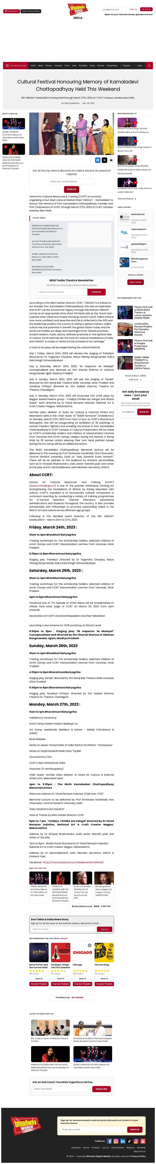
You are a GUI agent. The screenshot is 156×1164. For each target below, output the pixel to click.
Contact (95, 1147)
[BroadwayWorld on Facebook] (109, 1141)
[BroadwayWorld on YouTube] (143, 1141)
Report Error (140, 1151)
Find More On (69, 997)
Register (126, 65)
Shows (49, 65)
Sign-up (133, 9)
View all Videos (126, 198)
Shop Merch (13, 11)
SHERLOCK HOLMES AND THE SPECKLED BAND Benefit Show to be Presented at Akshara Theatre (12, 157)
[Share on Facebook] (98, 160)
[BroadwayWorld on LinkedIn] (123, 1141)
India (33, 65)
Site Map (141, 1147)
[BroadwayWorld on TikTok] (129, 1141)
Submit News (117, 1147)
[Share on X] (104, 160)
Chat (66, 65)
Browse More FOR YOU (135, 377)
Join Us (105, 1147)
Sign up (144, 411)
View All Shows (135, 275)
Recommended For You (130, 298)
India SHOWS (124, 207)
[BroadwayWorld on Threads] (136, 1141)
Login (139, 65)
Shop (92, 65)
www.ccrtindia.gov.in (42, 486)
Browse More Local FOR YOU (91, 906)
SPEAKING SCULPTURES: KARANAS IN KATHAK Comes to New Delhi (47, 269)
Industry (58, 65)
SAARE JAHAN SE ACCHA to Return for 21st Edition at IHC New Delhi (13, 131)
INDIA (78, 18)
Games (100, 65)
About (86, 1147)
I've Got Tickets (39, 984)
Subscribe (101, 1088)
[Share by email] (111, 160)
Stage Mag (112, 65)
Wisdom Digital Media (99, 1156)
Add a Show (135, 282)
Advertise (76, 1147)
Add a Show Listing (30, 11)
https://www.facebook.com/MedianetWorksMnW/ (73, 862)
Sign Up (71, 189)
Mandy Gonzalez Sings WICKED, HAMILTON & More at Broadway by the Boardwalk (134, 169)
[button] (149, 65)
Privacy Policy (138, 1156)
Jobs (74, 65)
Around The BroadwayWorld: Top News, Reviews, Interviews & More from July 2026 (47, 244)
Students (83, 65)
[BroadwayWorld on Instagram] (116, 1141)
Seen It (39, 978)
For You (42, 868)
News (40, 65)
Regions (131, 1147)
